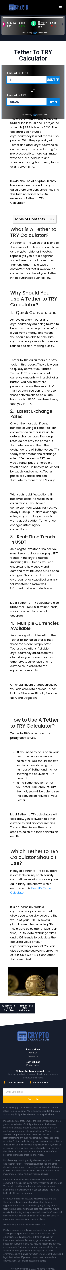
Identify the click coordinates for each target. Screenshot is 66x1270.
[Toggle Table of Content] (50, 219)
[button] (60, 7)
